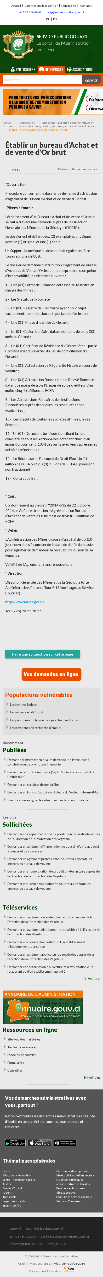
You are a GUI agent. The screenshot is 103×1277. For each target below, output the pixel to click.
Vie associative (65, 1192)
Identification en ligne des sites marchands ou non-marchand (49, 800)
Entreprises (53, 69)
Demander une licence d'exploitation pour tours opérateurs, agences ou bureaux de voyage (49, 886)
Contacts (86, 5)
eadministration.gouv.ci (44, 1228)
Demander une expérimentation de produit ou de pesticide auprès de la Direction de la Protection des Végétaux (53, 836)
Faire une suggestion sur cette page (42, 654)
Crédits (23, 1263)
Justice (7, 1184)
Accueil (16, 5)
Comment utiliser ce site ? (41, 5)
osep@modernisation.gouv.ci (65, 12)
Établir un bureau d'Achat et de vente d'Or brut (38, 130)
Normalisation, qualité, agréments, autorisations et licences (57, 126)
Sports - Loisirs (12, 1205)
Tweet (15, 169)
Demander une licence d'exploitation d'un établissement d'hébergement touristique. (46, 944)
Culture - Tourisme (68, 1201)
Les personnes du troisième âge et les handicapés (44, 720)
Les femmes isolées (23, 704)
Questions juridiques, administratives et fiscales (73, 1182)
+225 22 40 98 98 (30, 12)
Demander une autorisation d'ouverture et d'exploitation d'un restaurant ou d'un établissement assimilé (50, 969)
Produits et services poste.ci (74, 1197)
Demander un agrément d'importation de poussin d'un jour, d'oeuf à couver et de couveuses (53, 849)
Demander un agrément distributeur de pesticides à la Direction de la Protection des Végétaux (53, 932)
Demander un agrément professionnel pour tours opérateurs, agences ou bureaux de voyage (50, 861)
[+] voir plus (92, 1077)
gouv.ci (15, 1228)
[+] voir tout (92, 979)
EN (55, 19)
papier (7, 1171)
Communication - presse (72, 1171)
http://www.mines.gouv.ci (25, 602)
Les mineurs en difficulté (26, 712)
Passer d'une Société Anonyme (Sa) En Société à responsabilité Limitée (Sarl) (50, 774)
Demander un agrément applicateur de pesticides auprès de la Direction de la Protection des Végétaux (50, 957)
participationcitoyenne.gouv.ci (64, 1236)
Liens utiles (15, 1070)
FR (48, 19)
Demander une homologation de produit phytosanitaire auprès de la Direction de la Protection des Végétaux (53, 873)
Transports (10, 1197)
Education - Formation (17, 1175)
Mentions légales (41, 1263)
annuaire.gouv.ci (23, 1236)
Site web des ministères (23, 1039)
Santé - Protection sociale (19, 1179)
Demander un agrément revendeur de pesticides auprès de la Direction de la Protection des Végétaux (49, 919)
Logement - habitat (14, 1201)
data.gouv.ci (57, 1244)
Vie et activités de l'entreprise (75, 1175)
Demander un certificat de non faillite (33, 785)
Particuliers (25, 69)
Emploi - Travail (12, 1188)
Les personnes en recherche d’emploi (35, 728)
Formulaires (15, 1063)
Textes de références (22, 1047)
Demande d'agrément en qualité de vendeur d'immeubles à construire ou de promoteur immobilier (48, 762)
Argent (7, 1192)
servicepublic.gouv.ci (26, 1244)
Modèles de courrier (21, 1055)
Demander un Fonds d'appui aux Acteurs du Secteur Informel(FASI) (53, 792)
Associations (82, 69)
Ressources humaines (70, 1188)
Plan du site (68, 5)
